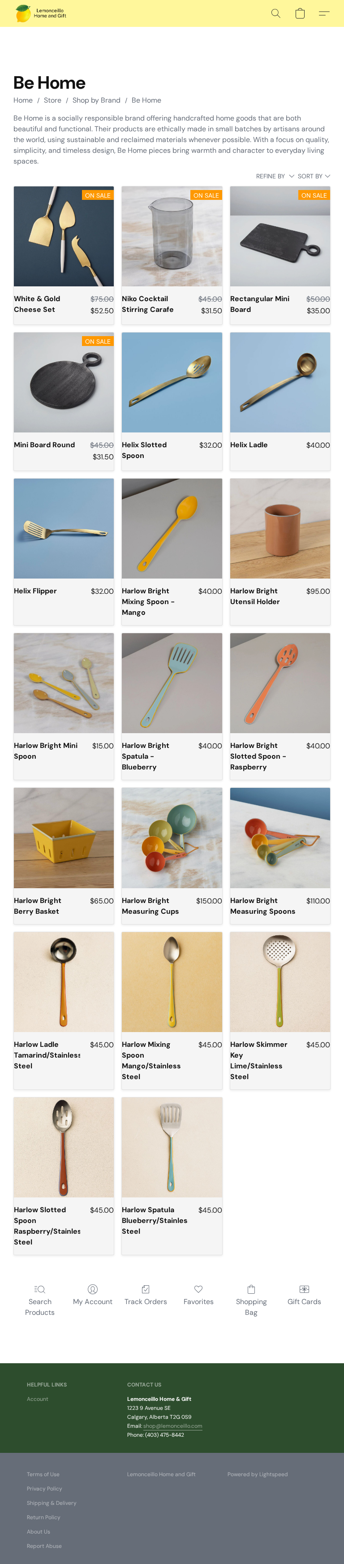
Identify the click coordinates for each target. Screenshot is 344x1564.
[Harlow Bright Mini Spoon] (64, 683)
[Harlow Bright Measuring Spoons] (280, 838)
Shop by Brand (96, 100)
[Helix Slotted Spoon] (172, 382)
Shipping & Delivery (52, 1503)
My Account (92, 1301)
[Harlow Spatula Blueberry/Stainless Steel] (172, 1147)
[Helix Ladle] (280, 382)
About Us (38, 1531)
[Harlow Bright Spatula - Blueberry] (172, 683)
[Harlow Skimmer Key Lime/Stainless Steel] (280, 982)
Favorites (199, 1301)
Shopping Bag (251, 1307)
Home (23, 100)
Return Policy (43, 1517)
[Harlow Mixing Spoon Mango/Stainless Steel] (172, 982)
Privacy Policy (44, 1488)
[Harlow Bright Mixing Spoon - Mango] (172, 529)
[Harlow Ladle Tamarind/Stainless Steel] (64, 982)
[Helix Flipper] (64, 529)
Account (37, 1399)
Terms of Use (43, 1474)
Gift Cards (304, 1301)
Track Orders (146, 1301)
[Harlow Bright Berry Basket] (64, 838)
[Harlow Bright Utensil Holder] (280, 529)
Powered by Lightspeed (258, 1474)
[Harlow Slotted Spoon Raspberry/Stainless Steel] (64, 1147)
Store (52, 100)
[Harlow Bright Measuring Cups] (172, 838)
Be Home (146, 100)
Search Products (40, 1307)
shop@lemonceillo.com (172, 1426)
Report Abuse (44, 1546)
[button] (41, 13)
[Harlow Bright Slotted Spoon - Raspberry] (280, 683)
